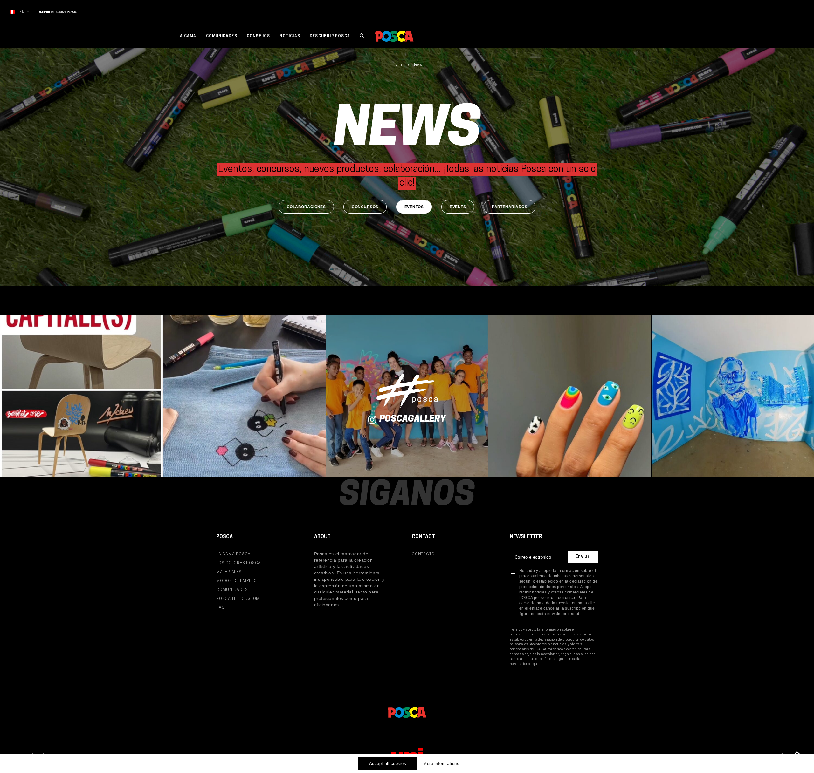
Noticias (289, 36)
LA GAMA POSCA (233, 554)
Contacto (423, 554)
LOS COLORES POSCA (238, 563)
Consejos (258, 36)
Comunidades (221, 36)
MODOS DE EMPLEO (236, 581)
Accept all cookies (387, 763)
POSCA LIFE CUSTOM (238, 599)
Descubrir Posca (330, 36)
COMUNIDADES (232, 590)
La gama (186, 36)
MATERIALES (229, 572)
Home (398, 65)
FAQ (220, 608)
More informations (441, 763)
